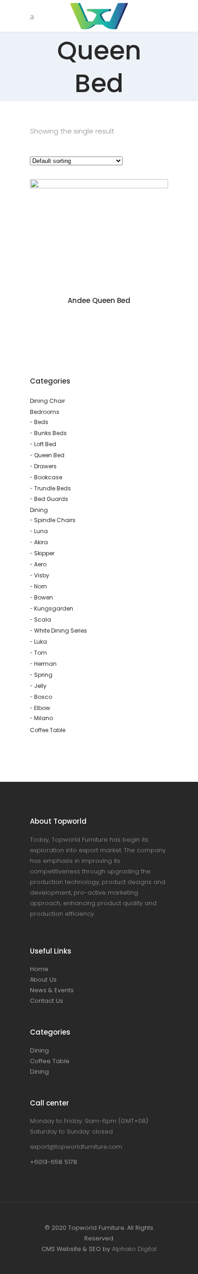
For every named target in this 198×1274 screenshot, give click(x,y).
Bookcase (48, 477)
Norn (40, 586)
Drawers (45, 466)
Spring (43, 675)
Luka (40, 642)
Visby (41, 575)
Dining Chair (47, 401)
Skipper (44, 553)
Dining (39, 510)
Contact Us (46, 1000)
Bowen (43, 597)
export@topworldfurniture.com (76, 1146)
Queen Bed (49, 455)
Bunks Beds (50, 433)
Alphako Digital (134, 1249)
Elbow (42, 708)
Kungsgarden (53, 608)
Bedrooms (44, 412)
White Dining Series (60, 630)
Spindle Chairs (55, 520)
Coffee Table (47, 730)
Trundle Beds (52, 488)
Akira (41, 542)
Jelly (40, 686)
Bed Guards (51, 499)
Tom (40, 653)
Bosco (43, 697)
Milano (43, 718)
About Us (43, 979)
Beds (41, 422)
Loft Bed (45, 444)
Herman (45, 664)
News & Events (52, 990)
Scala (42, 619)
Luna (41, 531)
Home (39, 969)
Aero (40, 564)
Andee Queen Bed (99, 300)
